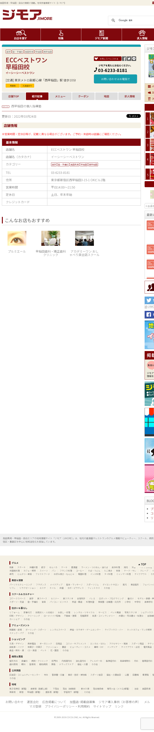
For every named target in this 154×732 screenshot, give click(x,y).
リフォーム (14, 612)
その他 (107, 587)
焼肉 (126, 567)
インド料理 (95, 573)
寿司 (11, 573)
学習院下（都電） (72, 691)
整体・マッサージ (74, 584)
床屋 (62, 587)
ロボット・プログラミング (111, 598)
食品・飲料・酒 (16, 650)
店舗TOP (13, 96)
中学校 (137, 601)
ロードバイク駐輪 (52, 615)
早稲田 (38, 51)
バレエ (92, 598)
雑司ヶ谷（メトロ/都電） (119, 688)
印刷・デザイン (16, 615)
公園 (127, 674)
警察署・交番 (58, 674)
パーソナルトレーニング (20, 584)
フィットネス (94, 587)
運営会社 (33, 701)
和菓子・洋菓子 (35, 646)
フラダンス (41, 584)
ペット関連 (115, 612)
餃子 (43, 567)
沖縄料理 (33, 567)
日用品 (59, 643)
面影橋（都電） (52, 691)
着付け (131, 598)
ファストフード (42, 573)
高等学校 (148, 601)
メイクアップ (56, 584)
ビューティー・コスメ (80, 646)
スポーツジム (92, 584)
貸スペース (42, 598)
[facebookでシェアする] (124, 59)
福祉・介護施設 (113, 674)
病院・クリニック (39, 660)
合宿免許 (81, 598)
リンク (119, 706)
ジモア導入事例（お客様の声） (120, 701)
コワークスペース (17, 598)
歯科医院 (13, 664)
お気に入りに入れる (109, 58)
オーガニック (46, 643)
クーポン (83, 96)
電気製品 (147, 646)
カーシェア (14, 619)
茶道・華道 (77, 601)
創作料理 (116, 567)
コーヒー (80, 570)
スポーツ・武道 (16, 601)
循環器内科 (147, 660)
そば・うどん (94, 570)
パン (54, 570)
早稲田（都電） (34, 691)
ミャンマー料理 (123, 573)
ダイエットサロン (111, 584)
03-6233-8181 (112, 70)
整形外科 (13, 660)
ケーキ (64, 567)
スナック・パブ (16, 632)
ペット (43, 650)
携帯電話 (32, 643)
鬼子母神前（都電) (18, 688)
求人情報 (129, 96)
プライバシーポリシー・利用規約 (67, 706)
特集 (61, 34)
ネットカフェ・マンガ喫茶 (139, 629)
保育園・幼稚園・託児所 (109, 601)
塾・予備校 (18, 51)
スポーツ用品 (137, 643)
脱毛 (125, 584)
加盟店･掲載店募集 (82, 701)
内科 (136, 660)
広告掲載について (54, 701)
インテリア (112, 646)
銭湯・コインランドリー (103, 615)
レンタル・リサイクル (84, 612)
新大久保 (85, 688)
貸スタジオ (68, 598)
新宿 (21, 691)
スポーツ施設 (96, 674)
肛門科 (55, 660)
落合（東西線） (70, 688)
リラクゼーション (27, 587)
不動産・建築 (70, 615)
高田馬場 (29, 51)
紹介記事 (37, 96)
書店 (64, 646)
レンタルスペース (58, 629)
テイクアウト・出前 (130, 646)
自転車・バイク (16, 646)
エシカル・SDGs (98, 643)
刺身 (118, 570)
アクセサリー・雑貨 (118, 643)
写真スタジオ (131, 612)
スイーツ (44, 570)
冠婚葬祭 (84, 615)
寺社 (46, 674)
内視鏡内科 (67, 660)
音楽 (44, 601)
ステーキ (21, 567)
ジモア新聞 (101, 34)
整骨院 (32, 664)
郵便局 (146, 674)
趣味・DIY (98, 646)
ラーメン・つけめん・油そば (94, 567)
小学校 (128, 601)
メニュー (60, 96)
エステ (43, 587)
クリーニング (34, 615)
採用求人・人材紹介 (44, 612)
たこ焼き (108, 570)
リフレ (12, 587)
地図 (106, 96)
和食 (11, 567)
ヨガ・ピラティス (75, 587)
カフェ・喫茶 (29, 570)
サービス (102, 612)
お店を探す (20, 34)
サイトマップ (102, 706)
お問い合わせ (14, 701)
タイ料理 (108, 573)
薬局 (53, 664)
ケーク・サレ (130, 570)
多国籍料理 (14, 570)
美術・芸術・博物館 (77, 674)
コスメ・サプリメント (76, 643)
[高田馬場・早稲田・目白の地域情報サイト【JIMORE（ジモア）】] (28, 19)
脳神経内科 (111, 660)
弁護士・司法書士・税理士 (131, 615)
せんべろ (53, 567)
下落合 (56, 688)
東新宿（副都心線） (39, 688)
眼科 (23, 664)
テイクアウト (140, 573)
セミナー (55, 598)
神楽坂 (12, 691)
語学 (8, 51)
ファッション (52, 646)
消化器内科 (81, 660)
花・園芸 (54, 650)
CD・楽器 (32, 650)
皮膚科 (24, 660)
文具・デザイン (16, 643)
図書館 (136, 674)
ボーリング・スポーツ (36, 629)
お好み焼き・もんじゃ (64, 573)
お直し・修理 (64, 612)
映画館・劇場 (15, 629)
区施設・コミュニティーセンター (24, 674)
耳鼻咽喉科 (125, 660)
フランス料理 (66, 570)
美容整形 (135, 584)
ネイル (53, 587)
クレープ (144, 570)
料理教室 (90, 601)
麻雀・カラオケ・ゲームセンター (85, 629)
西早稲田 (48, 51)
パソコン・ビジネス (59, 601)
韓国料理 (82, 573)
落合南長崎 (98, 688)
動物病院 (43, 664)
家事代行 (27, 612)
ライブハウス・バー (114, 629)
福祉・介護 (82, 664)
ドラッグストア (66, 664)
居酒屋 (74, 567)
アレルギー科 (96, 660)
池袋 (136, 688)
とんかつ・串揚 (24, 573)
